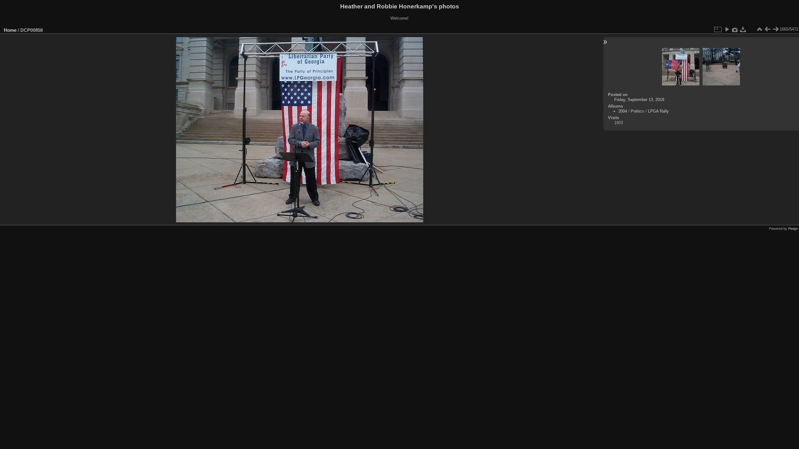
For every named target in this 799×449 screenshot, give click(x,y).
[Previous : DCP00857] (767, 29)
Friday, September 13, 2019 (639, 99)
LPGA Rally (658, 111)
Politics (637, 111)
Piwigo (793, 228)
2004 (622, 111)
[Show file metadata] (735, 29)
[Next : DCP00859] (776, 29)
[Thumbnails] (759, 29)
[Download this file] (743, 29)
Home (10, 30)
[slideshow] (727, 29)
